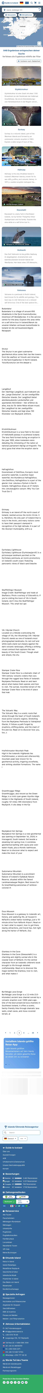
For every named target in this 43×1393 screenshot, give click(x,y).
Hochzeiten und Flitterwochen (14, 1301)
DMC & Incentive (9, 1312)
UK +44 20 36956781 (14, 1346)
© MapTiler (20, 46)
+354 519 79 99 (11, 1335)
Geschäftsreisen (9, 1308)
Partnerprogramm (9, 1371)
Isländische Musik (9, 1275)
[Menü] (39, 3)
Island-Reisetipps (9, 1265)
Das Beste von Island (11, 1282)
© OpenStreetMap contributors (33, 46)
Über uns (6, 1151)
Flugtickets (7, 1232)
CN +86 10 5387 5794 (14, 1352)
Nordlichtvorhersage (11, 1289)
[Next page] (37, 1033)
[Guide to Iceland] (10, 2)
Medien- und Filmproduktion (13, 1319)
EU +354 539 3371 (13, 1349)
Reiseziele (12, 15)
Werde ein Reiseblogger (12, 1367)
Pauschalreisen (8, 1218)
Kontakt (6, 1169)
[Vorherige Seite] (5, 1033)
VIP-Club (6, 1249)
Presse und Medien (10, 1315)
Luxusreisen (7, 1242)
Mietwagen (7, 1225)
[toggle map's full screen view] (39, 43)
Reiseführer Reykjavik (11, 1268)
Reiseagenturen (9, 1298)
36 (33, 1033)
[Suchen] (32, 3)
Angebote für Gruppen (11, 1305)
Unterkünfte (7, 1228)
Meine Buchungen (10, 1253)
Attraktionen (27, 15)
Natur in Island (8, 1261)
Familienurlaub (8, 1239)
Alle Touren (7, 1215)
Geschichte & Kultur (10, 1272)
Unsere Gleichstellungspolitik (14, 1165)
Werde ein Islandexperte (12, 1364)
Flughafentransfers (10, 1235)
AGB (4, 1158)
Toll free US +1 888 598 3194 (17, 1343)
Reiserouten (7, 1286)
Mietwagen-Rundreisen (12, 1222)
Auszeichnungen (9, 1155)
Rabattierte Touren (10, 1246)
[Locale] (21, 3)
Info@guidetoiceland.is (14, 1331)
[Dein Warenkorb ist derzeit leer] (35, 3)
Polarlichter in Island (10, 1279)
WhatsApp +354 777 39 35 (16, 1355)
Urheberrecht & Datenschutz (14, 1162)
